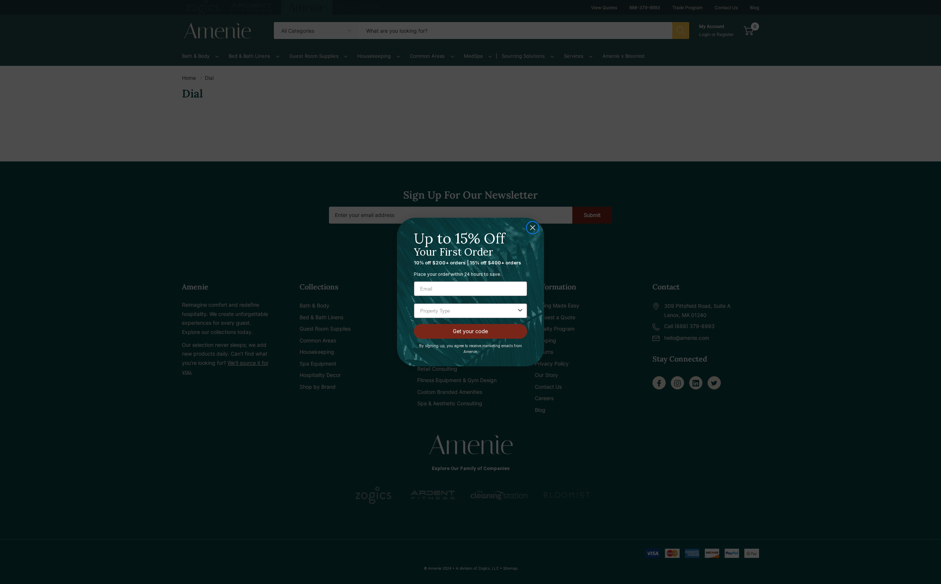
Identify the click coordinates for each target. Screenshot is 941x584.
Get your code (470, 331)
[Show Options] (520, 311)
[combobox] (468, 311)
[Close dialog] (532, 227)
